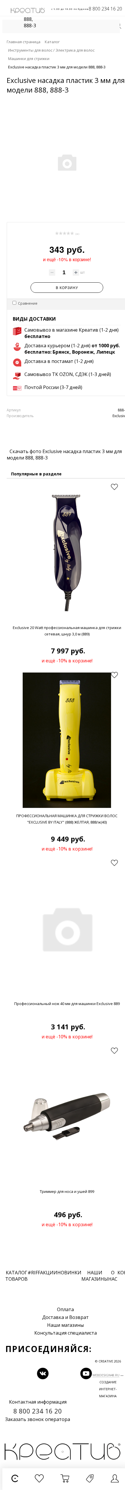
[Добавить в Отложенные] (114, 487)
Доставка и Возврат (65, 1317)
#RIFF (34, 1272)
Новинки (69, 1272)
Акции (48, 1272)
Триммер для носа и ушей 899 (67, 1191)
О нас (112, 1275)
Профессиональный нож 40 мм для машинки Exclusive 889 (67, 1003)
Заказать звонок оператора (37, 1419)
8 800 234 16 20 (105, 9)
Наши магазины (65, 1325)
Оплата (65, 1309)
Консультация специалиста (65, 1333)
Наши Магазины (94, 1275)
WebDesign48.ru (105, 1375)
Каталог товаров (16, 1275)
